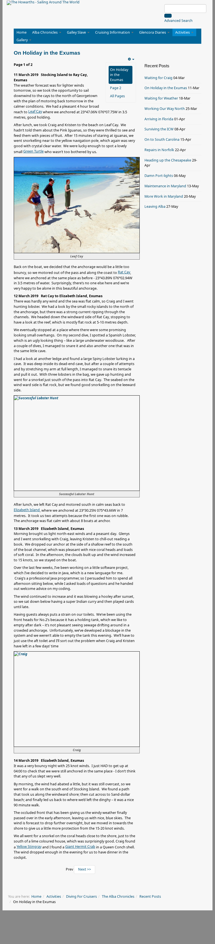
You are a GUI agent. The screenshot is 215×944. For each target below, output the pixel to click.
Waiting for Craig (158, 77)
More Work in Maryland (163, 196)
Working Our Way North (164, 108)
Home (22, 32)
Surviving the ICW (159, 129)
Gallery (23, 40)
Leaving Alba (154, 206)
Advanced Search (178, 20)
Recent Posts (150, 896)
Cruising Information (113, 32)
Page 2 (115, 88)
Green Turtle (33, 151)
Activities (183, 32)
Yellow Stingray (29, 846)
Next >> (84, 869)
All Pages (117, 96)
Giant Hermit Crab (80, 846)
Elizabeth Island (27, 509)
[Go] (168, 16)
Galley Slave (77, 32)
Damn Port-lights (158, 175)
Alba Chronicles (45, 32)
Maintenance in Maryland (165, 186)
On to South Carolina (161, 139)
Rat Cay (124, 272)
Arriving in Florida (158, 119)
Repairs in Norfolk (159, 149)
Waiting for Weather (161, 98)
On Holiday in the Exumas (119, 74)
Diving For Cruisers (81, 896)
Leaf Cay (35, 111)
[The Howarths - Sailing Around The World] (43, 3)
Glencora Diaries (153, 32)
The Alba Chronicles (118, 896)
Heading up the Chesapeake (167, 160)
